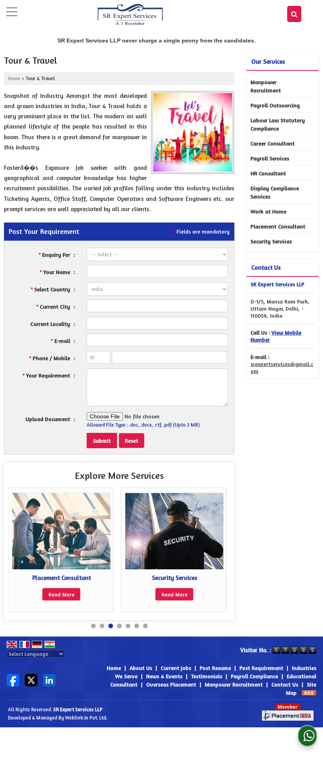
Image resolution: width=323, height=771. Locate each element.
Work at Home (268, 211)
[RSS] (309, 692)
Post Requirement (261, 667)
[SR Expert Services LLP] (130, 15)
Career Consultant (273, 143)
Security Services (174, 577)
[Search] (294, 14)
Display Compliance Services (275, 192)
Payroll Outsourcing (275, 105)
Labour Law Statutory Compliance (278, 124)
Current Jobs (176, 667)
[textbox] (157, 306)
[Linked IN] (49, 679)
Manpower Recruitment (266, 86)
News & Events (164, 676)
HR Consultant (268, 173)
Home (14, 78)
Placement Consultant (61, 577)
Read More (61, 594)
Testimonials (206, 676)
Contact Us (284, 684)
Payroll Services (270, 158)
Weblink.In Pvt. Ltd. (86, 718)
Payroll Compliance (254, 676)
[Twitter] (31, 679)
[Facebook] (13, 679)
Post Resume (215, 667)
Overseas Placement (171, 684)
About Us (141, 667)
